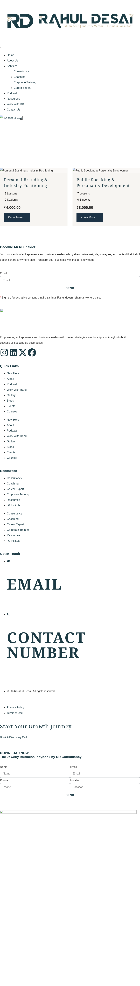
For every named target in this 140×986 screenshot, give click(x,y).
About (10, 378)
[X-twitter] (22, 352)
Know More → (17, 217)
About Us (12, 60)
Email (3, 273)
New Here (13, 373)
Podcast (12, 93)
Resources (13, 98)
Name (3, 766)
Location (75, 780)
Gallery (11, 395)
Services (12, 66)
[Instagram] (4, 352)
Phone (4, 780)
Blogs (10, 400)
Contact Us (13, 109)
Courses (12, 411)
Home (10, 55)
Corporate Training (25, 82)
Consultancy (21, 71)
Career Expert (22, 87)
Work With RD (15, 104)
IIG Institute (13, 505)
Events (11, 406)
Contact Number (46, 644)
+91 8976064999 (17, 674)
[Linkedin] (13, 352)
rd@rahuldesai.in (17, 606)
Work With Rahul (17, 389)
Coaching (19, 76)
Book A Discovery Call (13, 737)
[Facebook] (32, 352)
